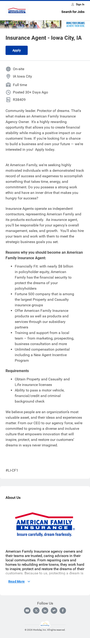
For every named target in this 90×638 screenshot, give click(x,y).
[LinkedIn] (45, 610)
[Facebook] (63, 610)
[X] (36, 610)
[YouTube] (27, 610)
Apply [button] (16, 50)
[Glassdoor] (54, 610)
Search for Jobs (72, 12)
